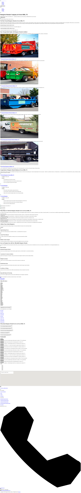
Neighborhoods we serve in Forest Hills (5, 307)
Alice (1, 293)
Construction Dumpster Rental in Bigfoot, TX (9, 85)
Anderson (2, 304)
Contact (3, 4)
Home (3, 2)
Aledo (1, 294)
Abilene (1, 287)
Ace (1, 284)
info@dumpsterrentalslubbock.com (5, 490)
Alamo (1, 292)
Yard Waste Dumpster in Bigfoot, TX (7, 166)
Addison (2, 285)
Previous (2, 338)
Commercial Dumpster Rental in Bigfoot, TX (9, 112)
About (3, 3)
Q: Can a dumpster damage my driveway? (6, 326)
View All (2, 305)
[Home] (3, 0)
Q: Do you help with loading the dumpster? (6, 328)
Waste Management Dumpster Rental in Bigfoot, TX (10, 139)
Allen (1, 295)
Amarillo (2, 302)
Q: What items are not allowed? (4, 332)
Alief (1, 296)
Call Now (2, 227)
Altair (1, 301)
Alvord (1, 300)
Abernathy (2, 288)
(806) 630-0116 (3, 17)
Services (3, 9)
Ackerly (2, 283)
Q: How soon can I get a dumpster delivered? (6, 330)
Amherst (2, 303)
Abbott (1, 286)
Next (1, 363)
